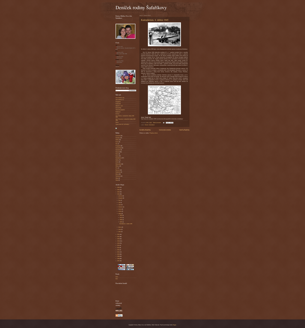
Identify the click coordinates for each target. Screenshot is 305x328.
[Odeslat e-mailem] (166, 123)
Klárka (117, 160)
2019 (118, 241)
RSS (117, 278)
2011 (118, 252)
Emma (117, 141)
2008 (118, 258)
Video (117, 180)
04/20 (121, 215)
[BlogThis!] (168, 123)
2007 (118, 260)
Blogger (174, 324)
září (119, 202)
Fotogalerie (118, 101)
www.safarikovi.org (120, 97)
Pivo (117, 168)
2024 (118, 191)
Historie (146, 124)
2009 (118, 256)
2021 (118, 236)
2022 (118, 234)
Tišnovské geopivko (120, 109)
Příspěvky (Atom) (153, 133)
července (120, 206)
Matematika (118, 164)
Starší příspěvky (184, 130)
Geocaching (118, 107)
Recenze (118, 170)
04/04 (121, 222)
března (120, 227)
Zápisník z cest (119, 105)
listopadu (120, 198)
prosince (120, 196)
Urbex (117, 178)
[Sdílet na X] (169, 123)
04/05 (121, 219)
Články (117, 139)
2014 (118, 245)
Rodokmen (118, 111)
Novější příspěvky (145, 130)
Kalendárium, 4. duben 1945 (154, 19)
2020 (118, 238)
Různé (117, 174)
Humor (117, 156)
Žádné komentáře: (157, 122)
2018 (118, 243)
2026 (118, 187)
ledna (119, 231)
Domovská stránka (165, 130)
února (119, 229)
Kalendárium (152, 124)
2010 (118, 254)
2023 (118, 194)
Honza (117, 122)
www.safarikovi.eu (120, 99)
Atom (117, 276)
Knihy (117, 162)
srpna (119, 204)
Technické (118, 176)
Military (117, 166)
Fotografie (118, 145)
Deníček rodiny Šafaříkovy (141, 7)
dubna (120, 213)
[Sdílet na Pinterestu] (172, 123)
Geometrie (118, 149)
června (120, 209)
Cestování (118, 135)
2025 (118, 189)
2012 (118, 249)
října (119, 200)
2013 (118, 247)
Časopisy (118, 137)
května (120, 211)
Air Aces (117, 113)
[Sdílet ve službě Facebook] (171, 123)
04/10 (121, 217)
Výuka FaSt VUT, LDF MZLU (122, 124)
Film (117, 143)
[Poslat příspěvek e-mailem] (164, 122)
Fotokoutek (118, 103)
